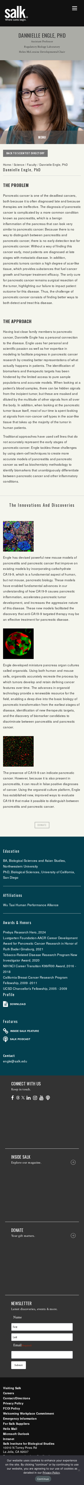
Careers (8, 1393)
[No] (79, 1470)
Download (18, 1004)
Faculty (32, 165)
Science (19, 165)
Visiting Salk (12, 1388)
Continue (43, 1479)
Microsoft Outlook (16, 1434)
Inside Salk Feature (24, 1031)
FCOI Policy (11, 1408)
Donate (42, 825)
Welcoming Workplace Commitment (28, 1413)
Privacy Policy (13, 1403)
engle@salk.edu (15, 1061)
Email (22, 1345)
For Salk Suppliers (16, 1424)
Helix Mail (10, 1429)
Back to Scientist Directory (25, 153)
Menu (42, 137)
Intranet (8, 1439)
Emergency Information (20, 1418)
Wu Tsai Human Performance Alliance (31, 905)
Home (7, 165)
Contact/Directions (16, 1398)
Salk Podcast (20, 1039)
